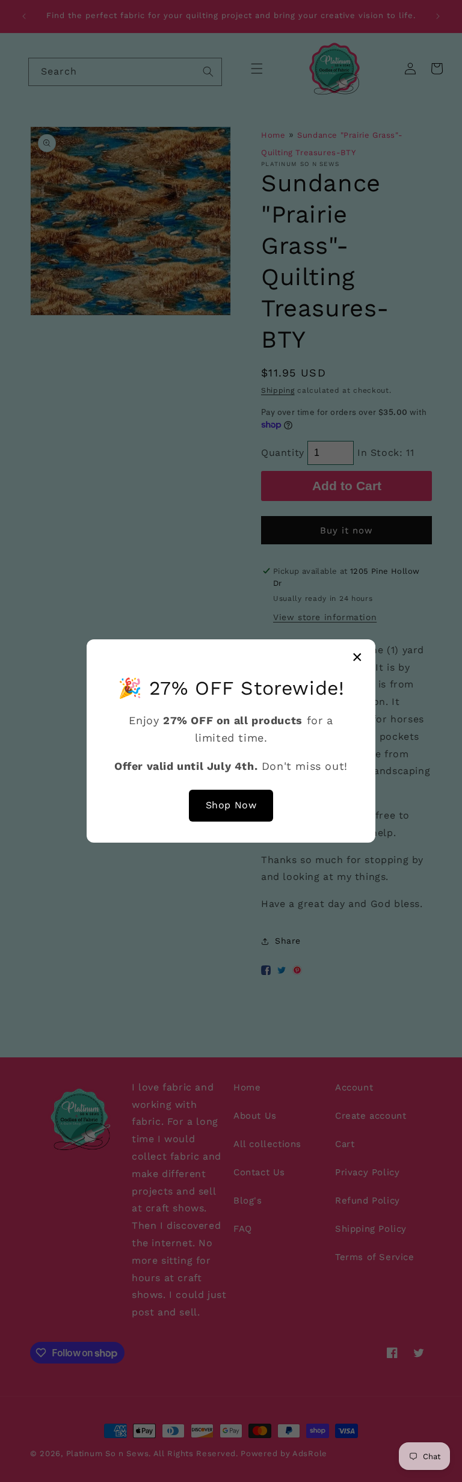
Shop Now (231, 805)
